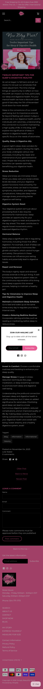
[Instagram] (22, 355)
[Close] (38, 330)
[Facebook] (18, 355)
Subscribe (29, 348)
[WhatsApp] (25, 355)
